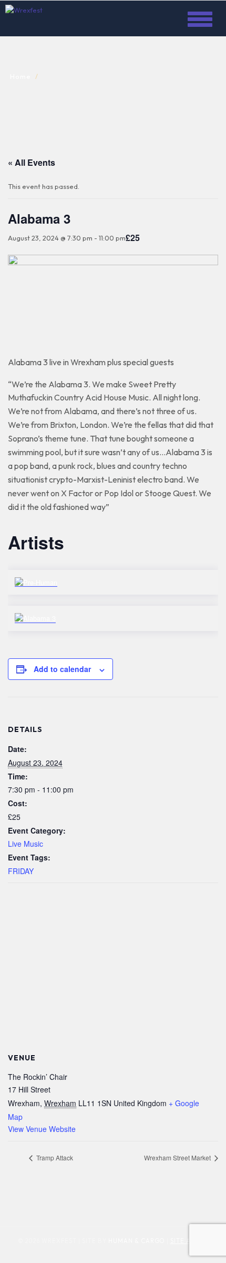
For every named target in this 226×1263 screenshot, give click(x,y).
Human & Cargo (136, 1241)
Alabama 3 (52, 607)
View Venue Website (42, 1129)
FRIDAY (21, 871)
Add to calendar (62, 669)
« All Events (31, 162)
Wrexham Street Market (178, 1157)
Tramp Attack (54, 1157)
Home (20, 76)
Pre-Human (53, 570)
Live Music (25, 843)
